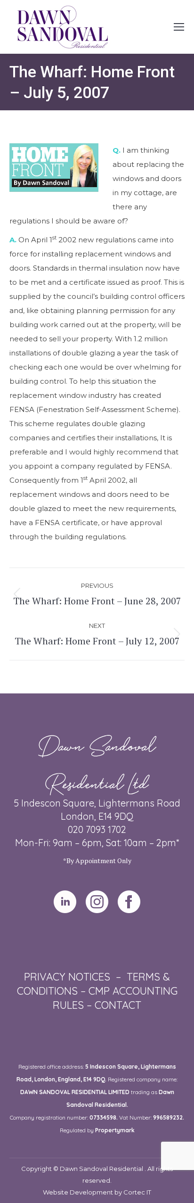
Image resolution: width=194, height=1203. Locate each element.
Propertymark (115, 1130)
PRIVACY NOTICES (67, 976)
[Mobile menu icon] (179, 27)
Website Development (78, 1192)
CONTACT (118, 1005)
